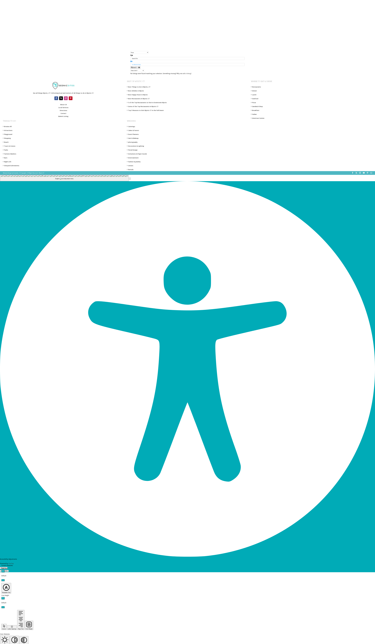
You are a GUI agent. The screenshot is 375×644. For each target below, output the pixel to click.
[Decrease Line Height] (3, 607)
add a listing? (187, 73)
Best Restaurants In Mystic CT (139, 99)
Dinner (254, 91)
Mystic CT (41, 173)
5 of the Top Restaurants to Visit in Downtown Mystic (147, 102)
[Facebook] (56, 98)
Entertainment (133, 158)
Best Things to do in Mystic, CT (139, 87)
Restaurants (256, 87)
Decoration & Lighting (136, 146)
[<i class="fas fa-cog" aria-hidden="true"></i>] (139, 67)
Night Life (7, 162)
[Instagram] (66, 98)
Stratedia (15, 173)
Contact (63, 113)
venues (130, 166)
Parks (6, 150)
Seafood (255, 99)
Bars (5, 158)
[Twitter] (61, 98)
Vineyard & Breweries (11, 166)
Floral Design (133, 150)
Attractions (8, 130)
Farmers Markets (10, 154)
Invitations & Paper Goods (137, 154)
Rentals (130, 169)
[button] (130, 179)
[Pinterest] (70, 98)
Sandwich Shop (257, 106)
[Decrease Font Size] (3, 580)
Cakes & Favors (133, 130)
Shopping (7, 138)
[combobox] (64, 178)
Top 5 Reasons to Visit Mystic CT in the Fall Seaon (146, 110)
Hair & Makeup (133, 138)
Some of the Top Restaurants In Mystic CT (143, 106)
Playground (8, 134)
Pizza (254, 102)
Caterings (131, 126)
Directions (63, 110)
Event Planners (133, 134)
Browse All (8, 126)
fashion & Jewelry (134, 162)
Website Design (7, 173)
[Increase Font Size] (3, 571)
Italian (254, 114)
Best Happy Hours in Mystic (138, 95)
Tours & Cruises (9, 146)
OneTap (11, 563)
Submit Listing (63, 116)
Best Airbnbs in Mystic (136, 91)
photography (133, 142)
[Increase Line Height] (3, 598)
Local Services (63, 107)
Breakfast (255, 110)
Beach (6, 142)
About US (63, 105)
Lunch (254, 95)
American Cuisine (258, 118)
